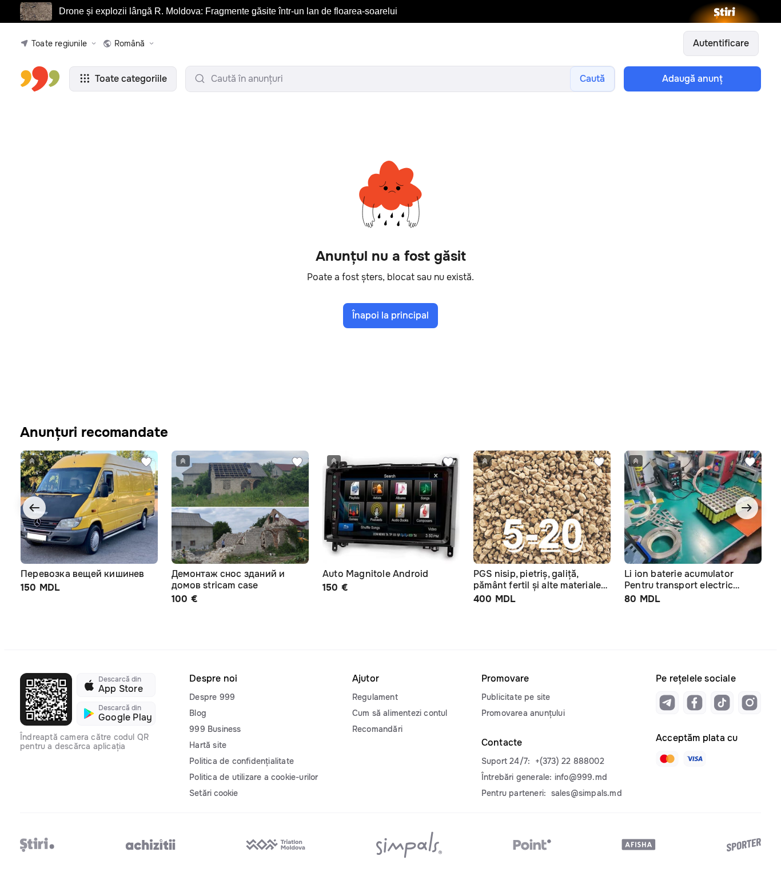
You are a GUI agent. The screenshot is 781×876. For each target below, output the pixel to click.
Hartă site (207, 745)
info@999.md (581, 777)
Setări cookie (213, 793)
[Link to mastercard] (667, 759)
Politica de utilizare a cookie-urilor (253, 777)
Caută (592, 79)
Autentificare (721, 43)
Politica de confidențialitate (241, 761)
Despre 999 (212, 697)
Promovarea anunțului (523, 713)
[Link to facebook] (694, 702)
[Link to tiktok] (722, 702)
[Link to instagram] (749, 702)
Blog (197, 713)
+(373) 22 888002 (569, 761)
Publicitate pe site (516, 697)
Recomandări (377, 729)
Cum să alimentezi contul (400, 713)
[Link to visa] (694, 759)
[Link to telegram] (667, 702)
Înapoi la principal (390, 315)
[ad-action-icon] (146, 462)
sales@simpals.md (586, 793)
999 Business (215, 729)
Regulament (375, 697)
